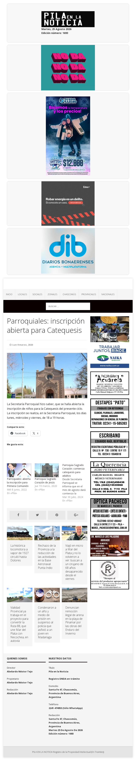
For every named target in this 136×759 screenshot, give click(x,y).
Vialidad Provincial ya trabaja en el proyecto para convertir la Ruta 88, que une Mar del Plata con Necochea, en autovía (19, 624)
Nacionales (107, 294)
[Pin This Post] (56, 515)
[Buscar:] (68, 306)
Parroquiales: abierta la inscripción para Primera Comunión (18, 482)
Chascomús (69, 294)
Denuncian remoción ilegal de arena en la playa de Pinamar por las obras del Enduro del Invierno (74, 620)
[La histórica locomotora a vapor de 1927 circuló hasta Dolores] (19, 538)
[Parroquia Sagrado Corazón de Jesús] (47, 470)
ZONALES (52, 294)
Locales (22, 294)
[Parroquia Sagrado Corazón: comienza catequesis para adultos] (76, 482)
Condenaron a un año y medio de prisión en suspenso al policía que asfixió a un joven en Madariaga (47, 622)
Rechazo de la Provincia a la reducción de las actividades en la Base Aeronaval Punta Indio (47, 557)
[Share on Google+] (76, 515)
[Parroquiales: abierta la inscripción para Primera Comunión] (19, 470)
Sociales (37, 294)
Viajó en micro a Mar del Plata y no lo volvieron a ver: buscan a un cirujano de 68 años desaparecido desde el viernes (74, 562)
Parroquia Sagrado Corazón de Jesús (45, 480)
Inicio (9, 294)
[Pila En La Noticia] (68, 283)
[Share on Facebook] (18, 515)
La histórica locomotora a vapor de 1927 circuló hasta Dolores (19, 553)
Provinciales (88, 294)
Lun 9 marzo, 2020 (22, 344)
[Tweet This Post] (37, 515)
